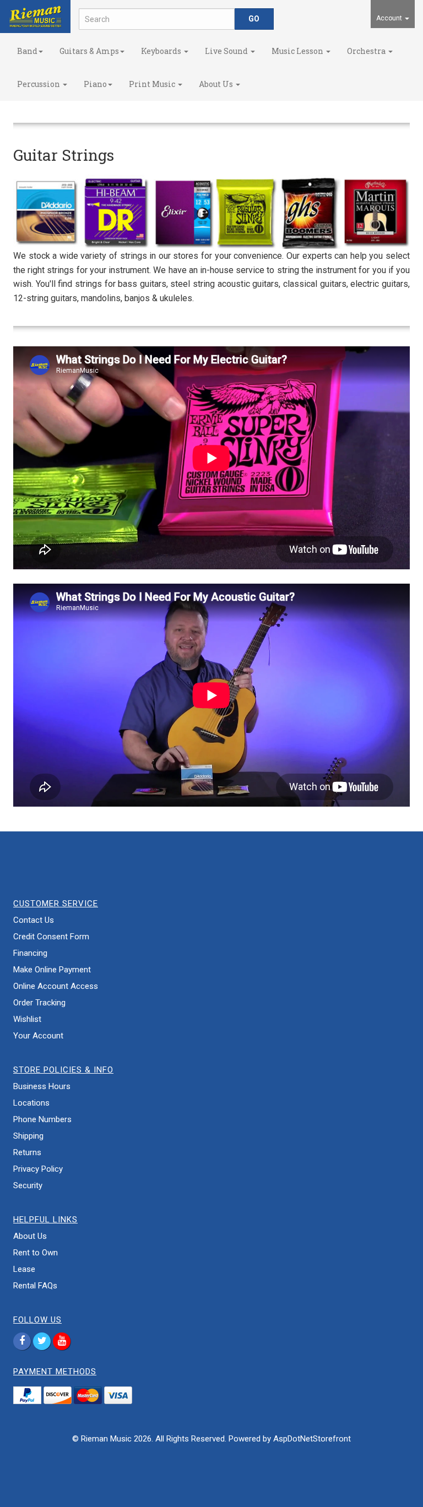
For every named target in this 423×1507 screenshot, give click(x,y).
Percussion (39, 84)
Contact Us (33, 920)
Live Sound (227, 51)
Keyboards (162, 51)
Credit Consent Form (51, 937)
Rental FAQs (35, 1286)
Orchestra (367, 51)
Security (27, 1185)
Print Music (153, 84)
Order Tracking (39, 1003)
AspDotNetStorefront (312, 1439)
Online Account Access (55, 986)
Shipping (28, 1136)
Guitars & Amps (89, 51)
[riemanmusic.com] (35, 16)
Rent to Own (35, 1253)
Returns (27, 1152)
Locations (31, 1103)
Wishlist (27, 1019)
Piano (95, 84)
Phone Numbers (42, 1119)
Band (27, 51)
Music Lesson (298, 51)
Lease (24, 1269)
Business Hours (41, 1086)
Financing (30, 953)
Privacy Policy (38, 1169)
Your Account (38, 1036)
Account (390, 18)
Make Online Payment (52, 970)
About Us (217, 84)
